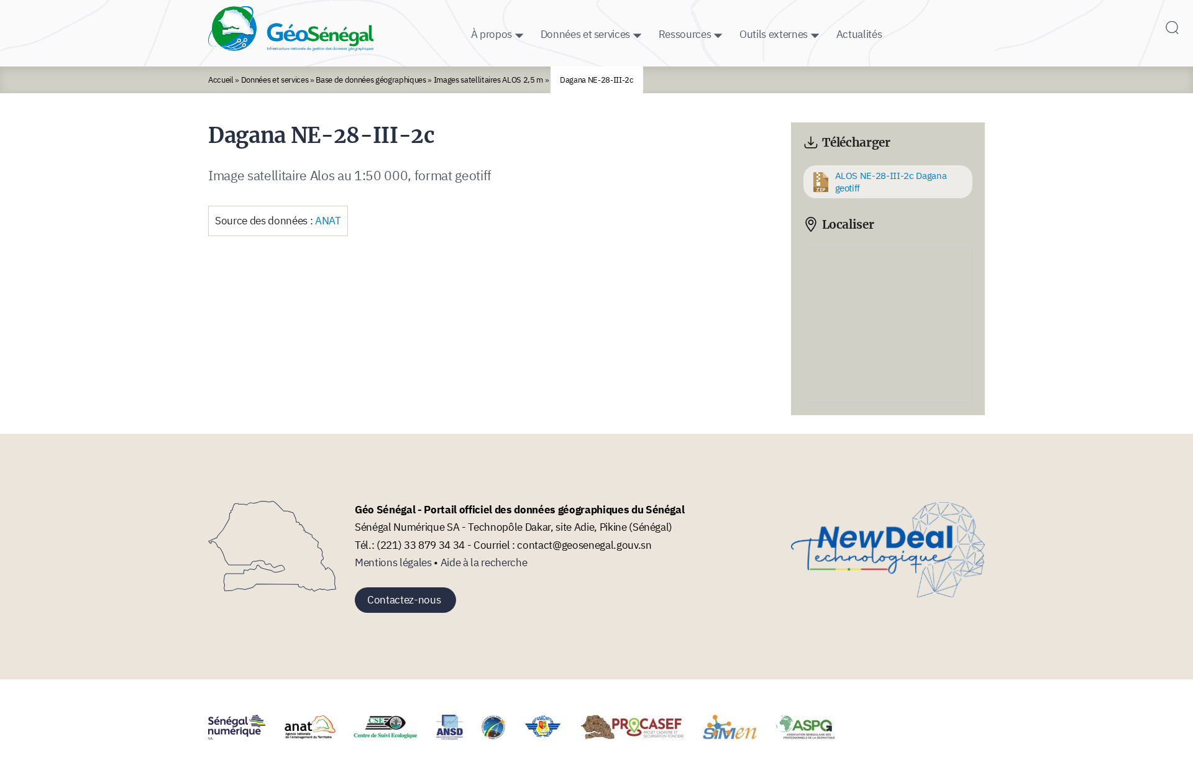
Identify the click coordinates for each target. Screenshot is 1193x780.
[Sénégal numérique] (244, 736)
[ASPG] (813, 736)
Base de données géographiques (371, 79)
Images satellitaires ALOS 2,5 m (489, 79)
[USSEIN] (863, 736)
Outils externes (773, 34)
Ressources (685, 34)
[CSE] (394, 736)
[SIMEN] (737, 736)
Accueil (221, 79)
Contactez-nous (404, 600)
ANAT (328, 220)
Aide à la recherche (484, 562)
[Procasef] (640, 736)
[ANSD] (457, 736)
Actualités (859, 34)
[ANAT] (317, 736)
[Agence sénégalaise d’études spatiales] (501, 736)
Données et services (586, 34)
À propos (491, 34)
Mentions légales (393, 562)
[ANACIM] (550, 736)
